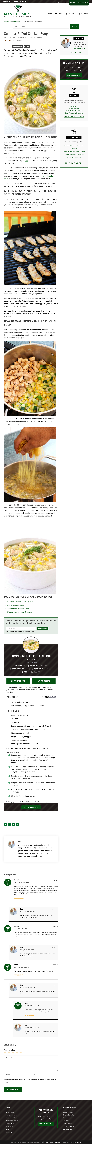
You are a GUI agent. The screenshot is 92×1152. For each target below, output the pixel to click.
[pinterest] (58, 2)
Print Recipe (19, 681)
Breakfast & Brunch (12, 1121)
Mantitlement (8, 21)
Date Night (84, 14)
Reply (55, 880)
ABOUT (5, 2)
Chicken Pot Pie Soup (15, 605)
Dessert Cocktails (68, 1126)
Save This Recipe (32, 807)
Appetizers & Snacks (12, 1118)
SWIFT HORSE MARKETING (74, 1142)
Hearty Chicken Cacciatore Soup (20, 602)
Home (51, 14)
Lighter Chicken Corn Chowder (19, 612)
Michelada (73, 106)
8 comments (39, 37)
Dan (32, 37)
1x (47, 696)
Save (27, 47)
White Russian (74, 108)
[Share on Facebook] (5, 824)
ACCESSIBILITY (58, 1142)
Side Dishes (9, 1126)
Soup (20, 21)
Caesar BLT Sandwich (74, 158)
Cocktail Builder (68, 1112)
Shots (65, 1118)
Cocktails (71, 14)
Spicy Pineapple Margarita (74, 113)
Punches (66, 1121)
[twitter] (62, 2)
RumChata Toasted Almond (74, 111)
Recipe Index (10, 1112)
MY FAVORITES (14, 2)
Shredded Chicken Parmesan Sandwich (74, 147)
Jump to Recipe (17, 47)
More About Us (78, 49)
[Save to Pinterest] (9, 824)
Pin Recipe (45, 681)
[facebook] (55, 2)
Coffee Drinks (67, 1123)
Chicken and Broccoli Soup (18, 609)
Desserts (9, 1132)
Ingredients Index (11, 1115)
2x (50, 696)
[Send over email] (17, 824)
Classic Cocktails (68, 1115)
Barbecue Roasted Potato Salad (74, 151)
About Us (78, 39)
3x (54, 696)
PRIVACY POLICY (48, 1142)
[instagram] (65, 2)
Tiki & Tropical (67, 1129)
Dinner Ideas (10, 1123)
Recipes (59, 14)
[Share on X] (13, 824)
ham (26, 161)
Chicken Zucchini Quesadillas (74, 154)
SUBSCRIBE (23, 2)
